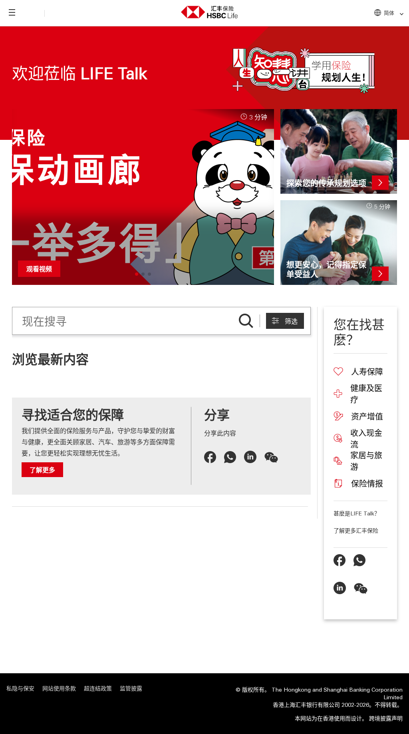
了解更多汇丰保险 (356, 530)
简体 (389, 12)
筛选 (291, 321)
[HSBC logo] (209, 11)
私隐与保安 (20, 688)
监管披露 (131, 688)
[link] (399, 14)
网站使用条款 (59, 688)
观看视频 (39, 269)
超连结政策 (98, 688)
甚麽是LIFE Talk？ (357, 513)
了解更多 (42, 469)
